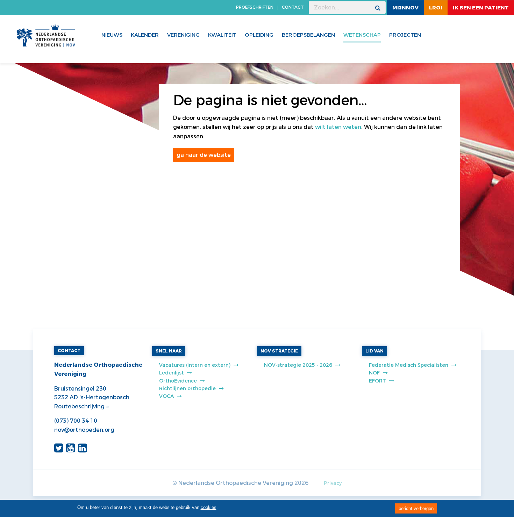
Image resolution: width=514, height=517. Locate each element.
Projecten (405, 34)
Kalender (145, 34)
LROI (435, 7)
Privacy (333, 483)
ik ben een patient (481, 7)
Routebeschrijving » (81, 406)
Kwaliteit (222, 34)
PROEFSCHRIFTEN (254, 7)
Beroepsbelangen (308, 34)
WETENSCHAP (362, 34)
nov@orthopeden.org (84, 430)
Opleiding (259, 34)
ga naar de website (204, 155)
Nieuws (111, 34)
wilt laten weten (338, 127)
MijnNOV (405, 7)
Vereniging (183, 34)
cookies (208, 507)
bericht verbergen (416, 508)
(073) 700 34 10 (75, 420)
